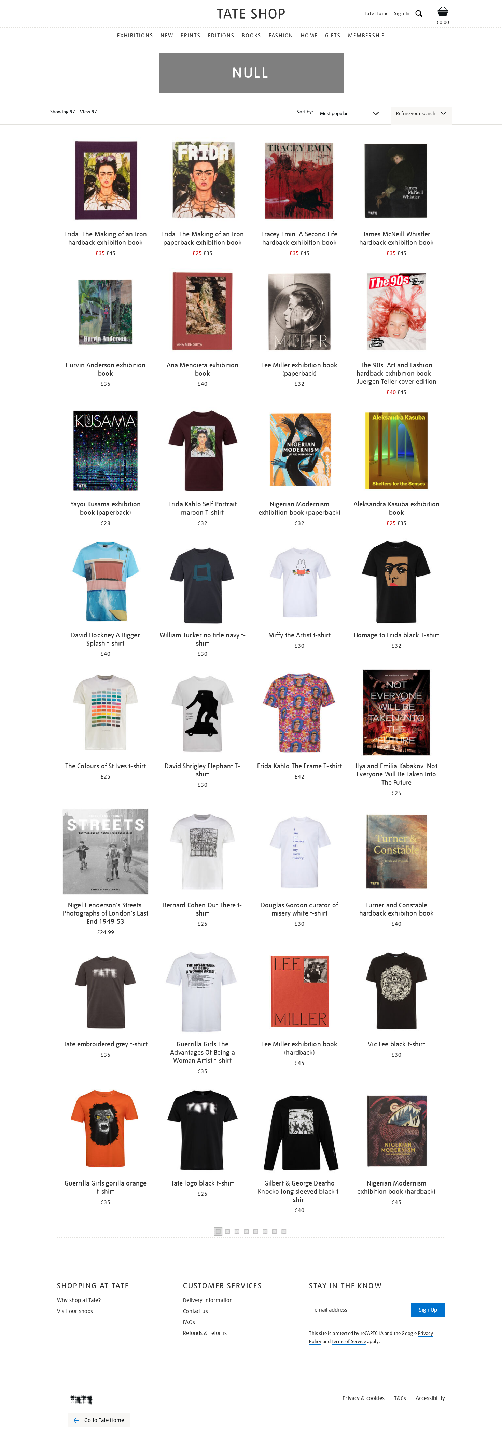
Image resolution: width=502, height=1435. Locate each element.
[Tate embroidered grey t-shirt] (105, 992)
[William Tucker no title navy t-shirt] (202, 582)
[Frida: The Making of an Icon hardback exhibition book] (105, 182)
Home (309, 35)
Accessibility (430, 1398)
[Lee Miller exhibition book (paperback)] (299, 312)
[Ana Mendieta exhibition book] (202, 312)
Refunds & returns (205, 1333)
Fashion (281, 35)
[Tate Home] (111, 1400)
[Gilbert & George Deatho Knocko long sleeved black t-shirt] (299, 1131)
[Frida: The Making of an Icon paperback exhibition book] (202, 182)
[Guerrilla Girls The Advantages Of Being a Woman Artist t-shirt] (202, 992)
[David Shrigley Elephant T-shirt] (202, 713)
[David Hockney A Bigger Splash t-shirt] (105, 582)
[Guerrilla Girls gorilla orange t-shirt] (105, 1131)
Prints (191, 35)
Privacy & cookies (364, 1398)
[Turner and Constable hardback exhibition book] (396, 852)
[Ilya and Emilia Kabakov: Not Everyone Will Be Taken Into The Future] (396, 713)
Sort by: (305, 112)
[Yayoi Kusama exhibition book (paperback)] (105, 452)
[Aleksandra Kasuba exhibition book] (396, 452)
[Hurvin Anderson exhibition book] (105, 312)
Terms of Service (349, 1341)
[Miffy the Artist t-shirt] (299, 582)
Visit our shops (75, 1311)
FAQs (189, 1322)
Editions (221, 35)
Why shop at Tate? (79, 1300)
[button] (419, 15)
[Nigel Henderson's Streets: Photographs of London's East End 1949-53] (105, 852)
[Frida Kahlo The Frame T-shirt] (299, 713)
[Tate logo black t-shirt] (202, 1131)
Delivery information (208, 1300)
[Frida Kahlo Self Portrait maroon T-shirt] (202, 452)
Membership (366, 35)
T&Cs (400, 1398)
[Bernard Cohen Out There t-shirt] (202, 852)
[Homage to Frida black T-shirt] (396, 582)
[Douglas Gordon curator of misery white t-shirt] (299, 852)
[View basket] (443, 13)
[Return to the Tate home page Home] (251, 15)
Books (251, 35)
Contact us (195, 1311)
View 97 (88, 112)
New (167, 35)
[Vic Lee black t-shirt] (396, 992)
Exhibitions (135, 35)
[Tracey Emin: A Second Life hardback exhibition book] (299, 182)
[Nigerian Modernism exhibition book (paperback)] (299, 452)
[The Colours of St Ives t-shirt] (105, 713)
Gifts (333, 35)
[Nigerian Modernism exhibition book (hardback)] (396, 1131)
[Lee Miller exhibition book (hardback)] (299, 992)
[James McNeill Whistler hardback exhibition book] (396, 182)
